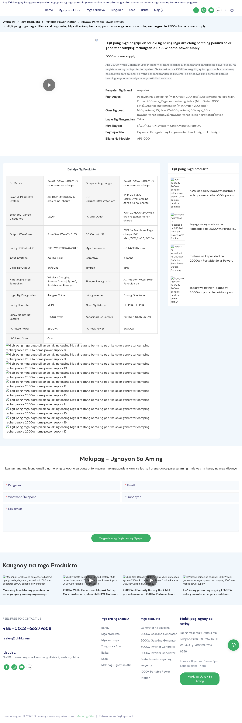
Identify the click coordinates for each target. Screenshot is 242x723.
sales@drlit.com (16, 638)
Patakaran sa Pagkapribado (116, 716)
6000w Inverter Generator (158, 647)
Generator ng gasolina (155, 628)
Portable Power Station (60, 22)
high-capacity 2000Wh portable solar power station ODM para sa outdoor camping (213, 193)
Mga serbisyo (110, 640)
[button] (162, 10)
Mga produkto (30, 22)
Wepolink (9, 22)
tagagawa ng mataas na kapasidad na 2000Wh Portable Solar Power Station (212, 226)
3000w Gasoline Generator (159, 640)
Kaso (104, 659)
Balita (105, 653)
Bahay (105, 628)
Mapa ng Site (85, 716)
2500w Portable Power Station (102, 22)
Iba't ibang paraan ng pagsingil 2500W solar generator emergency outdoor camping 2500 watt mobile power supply (209, 592)
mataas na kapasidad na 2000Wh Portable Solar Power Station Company (211, 258)
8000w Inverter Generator (158, 653)
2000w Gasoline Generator (159, 634)
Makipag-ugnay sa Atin (116, 665)
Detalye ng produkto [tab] (81, 169)
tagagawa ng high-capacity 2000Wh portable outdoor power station (213, 290)
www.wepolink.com (61, 716)
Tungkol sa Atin (111, 646)
